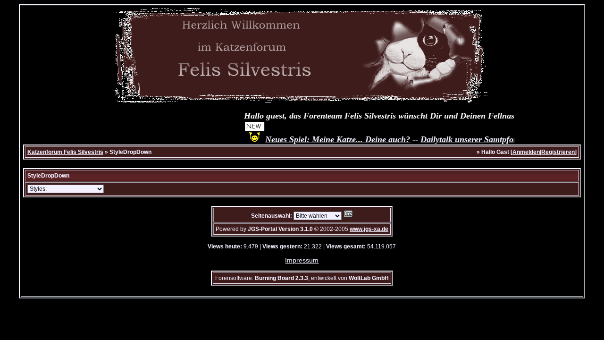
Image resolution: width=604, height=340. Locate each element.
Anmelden (526, 152)
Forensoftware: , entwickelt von (302, 278)
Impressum (302, 260)
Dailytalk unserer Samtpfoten (468, 139)
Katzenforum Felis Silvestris (65, 152)
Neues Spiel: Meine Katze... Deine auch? (333, 139)
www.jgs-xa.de (369, 229)
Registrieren (558, 152)
